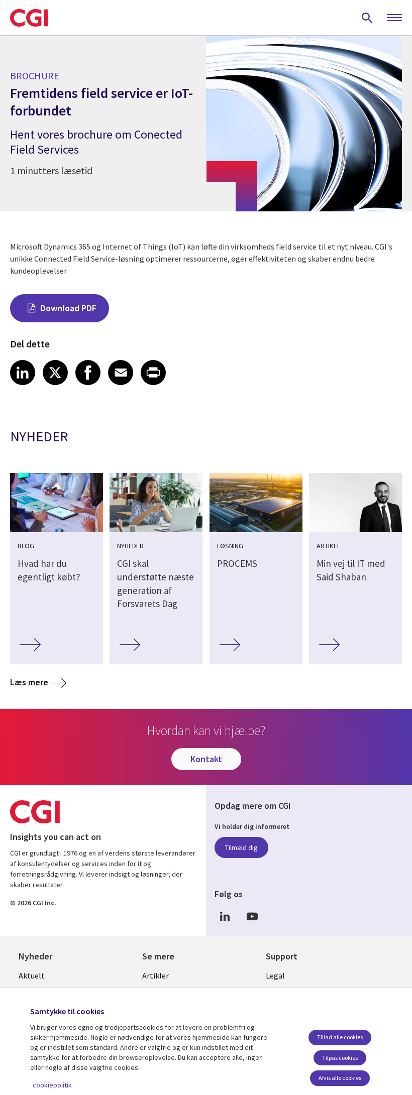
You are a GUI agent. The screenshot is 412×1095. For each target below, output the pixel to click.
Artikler (155, 975)
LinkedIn (225, 916)
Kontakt (206, 759)
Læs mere (29, 682)
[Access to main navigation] (394, 18)
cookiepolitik (52, 1084)
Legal (275, 975)
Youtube (252, 916)
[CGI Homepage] (29, 17)
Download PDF (68, 308)
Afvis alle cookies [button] (340, 1077)
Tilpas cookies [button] (340, 1057)
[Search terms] (367, 17)
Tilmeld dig (241, 847)
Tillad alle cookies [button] (340, 1037)
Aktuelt (32, 975)
